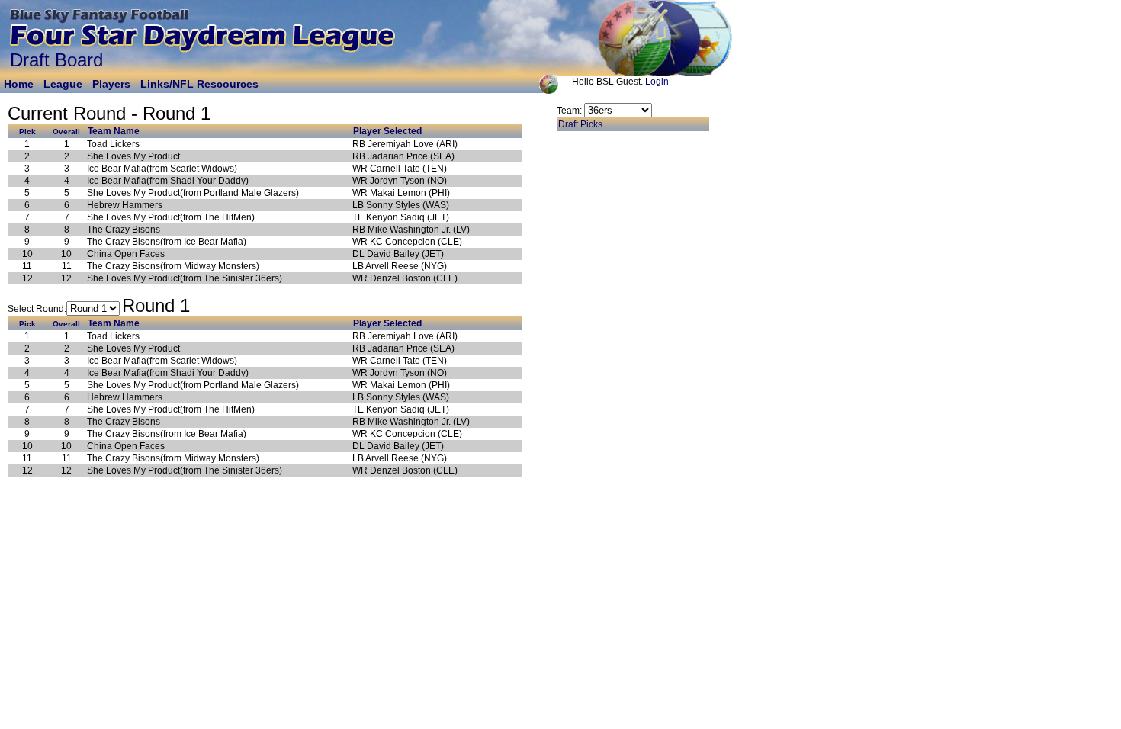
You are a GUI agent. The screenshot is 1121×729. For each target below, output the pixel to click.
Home (19, 84)
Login (657, 81)
